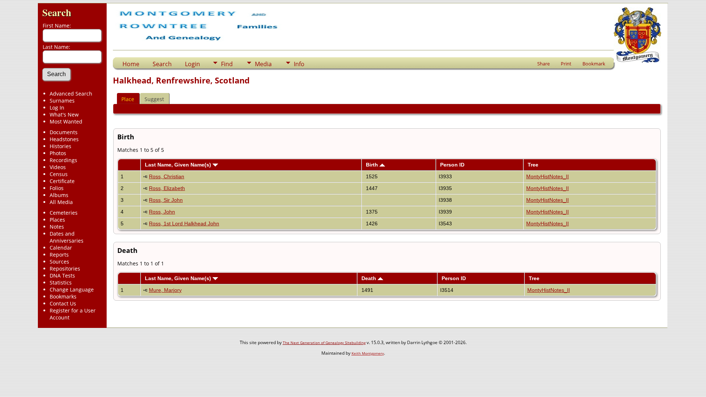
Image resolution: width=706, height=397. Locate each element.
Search (56, 12)
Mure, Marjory (165, 290)
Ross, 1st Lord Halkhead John (184, 223)
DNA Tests (62, 275)
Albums (59, 195)
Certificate (62, 181)
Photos (58, 153)
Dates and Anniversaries (66, 237)
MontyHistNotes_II (547, 176)
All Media (61, 201)
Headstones (64, 139)
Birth (372, 165)
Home (130, 64)
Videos (58, 167)
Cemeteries (64, 212)
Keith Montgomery (368, 353)
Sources (59, 261)
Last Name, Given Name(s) (179, 165)
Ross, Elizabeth (167, 188)
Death (369, 278)
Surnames (62, 100)
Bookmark (593, 63)
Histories (60, 146)
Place (127, 99)
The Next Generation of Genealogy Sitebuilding (324, 342)
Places (57, 219)
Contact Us (63, 303)
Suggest (154, 99)
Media (263, 64)
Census (59, 174)
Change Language (72, 289)
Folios (57, 188)
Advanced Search (71, 93)
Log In (57, 107)
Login (192, 64)
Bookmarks (63, 296)
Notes (57, 226)
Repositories (65, 268)
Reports (59, 254)
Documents (64, 132)
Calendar (61, 247)
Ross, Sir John (166, 200)
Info (299, 64)
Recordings (63, 160)
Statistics (61, 282)
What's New (64, 114)
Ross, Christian (166, 176)
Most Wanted (66, 121)
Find (227, 64)
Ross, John (162, 212)
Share (543, 63)
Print (566, 63)
